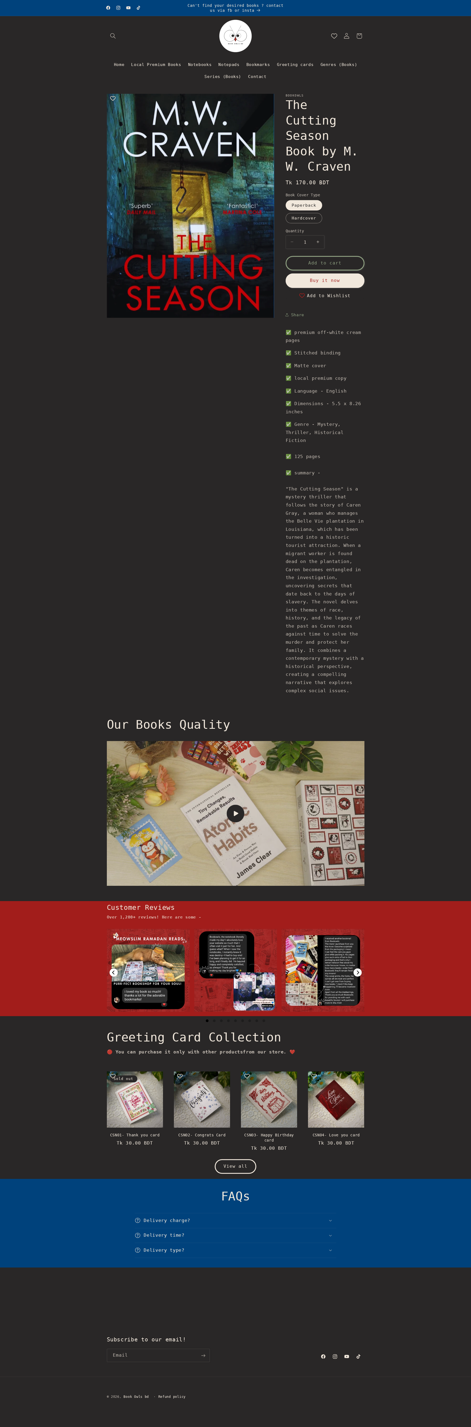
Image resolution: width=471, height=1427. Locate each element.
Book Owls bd (136, 1397)
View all (235, 1166)
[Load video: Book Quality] (235, 813)
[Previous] (114, 972)
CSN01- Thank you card (135, 1135)
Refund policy (172, 1397)
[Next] (358, 972)
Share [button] (297, 314)
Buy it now (325, 280)
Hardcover (304, 217)
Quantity (295, 230)
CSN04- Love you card (336, 1135)
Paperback (304, 205)
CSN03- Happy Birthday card (269, 1137)
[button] (113, 36)
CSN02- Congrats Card (201, 1135)
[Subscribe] (203, 1355)
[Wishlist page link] (334, 36)
